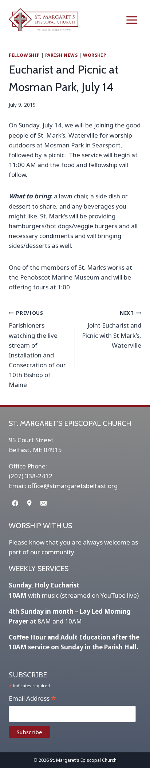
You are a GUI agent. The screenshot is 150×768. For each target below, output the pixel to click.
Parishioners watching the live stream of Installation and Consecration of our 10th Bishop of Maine (37, 349)
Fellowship (24, 55)
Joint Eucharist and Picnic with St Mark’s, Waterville (111, 329)
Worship (94, 55)
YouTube (113, 595)
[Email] (43, 503)
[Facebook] (15, 503)
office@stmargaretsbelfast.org (73, 486)
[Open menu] (131, 19)
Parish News (61, 55)
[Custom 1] (29, 503)
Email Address (32, 699)
